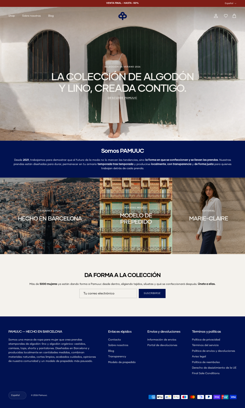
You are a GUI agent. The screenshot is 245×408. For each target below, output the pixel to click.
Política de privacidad (206, 339)
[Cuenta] (215, 16)
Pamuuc (42, 395)
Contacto (114, 339)
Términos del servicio (205, 345)
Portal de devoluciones (162, 345)
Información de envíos (161, 339)
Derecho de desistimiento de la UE (214, 368)
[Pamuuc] (122, 16)
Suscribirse (152, 293)
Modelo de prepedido (122, 362)
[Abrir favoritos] (225, 16)
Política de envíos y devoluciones (213, 351)
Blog (51, 16)
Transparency (117, 356)
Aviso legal (199, 356)
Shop (11, 16)
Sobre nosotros (31, 16)
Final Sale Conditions (206, 373)
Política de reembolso (206, 362)
